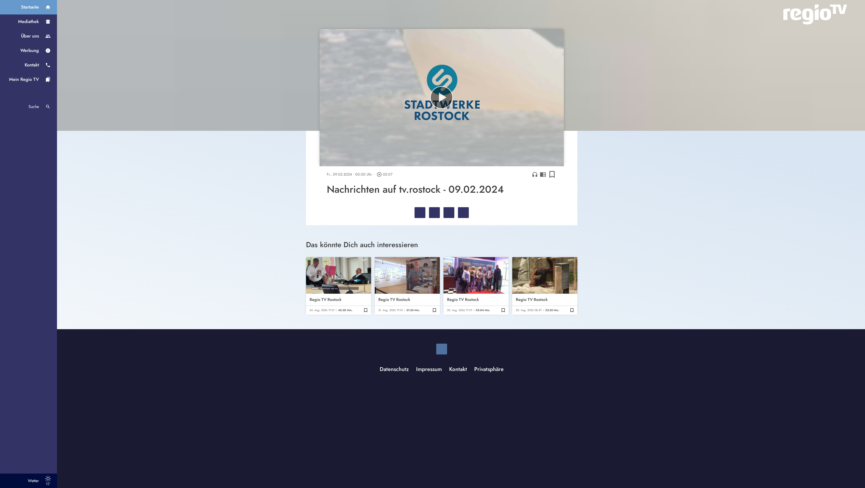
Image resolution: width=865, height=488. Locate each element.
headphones (535, 174)
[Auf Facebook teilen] (420, 212)
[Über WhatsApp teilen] (448, 212)
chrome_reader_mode (543, 174)
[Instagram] (441, 349)
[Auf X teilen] (434, 212)
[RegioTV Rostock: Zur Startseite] (815, 14)
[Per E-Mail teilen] (463, 212)
